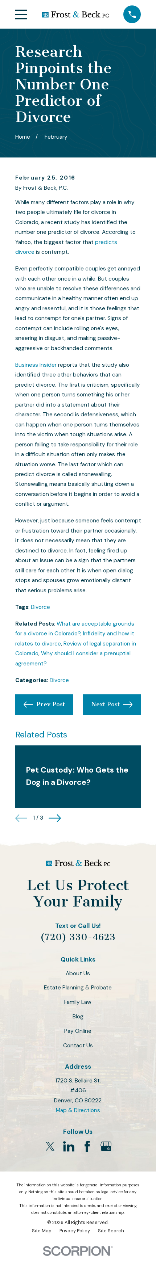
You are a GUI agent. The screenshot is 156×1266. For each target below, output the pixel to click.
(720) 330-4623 (77, 937)
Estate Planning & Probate (78, 987)
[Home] (75, 14)
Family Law (77, 1002)
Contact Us (78, 1045)
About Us (78, 973)
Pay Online (77, 1031)
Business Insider (36, 365)
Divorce (40, 607)
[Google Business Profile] (106, 1146)
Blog (78, 1016)
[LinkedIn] (68, 1146)
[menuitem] (42, 1231)
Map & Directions (78, 1110)
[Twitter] (50, 1146)
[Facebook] (87, 1146)
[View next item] (55, 818)
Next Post (105, 704)
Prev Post (50, 704)
